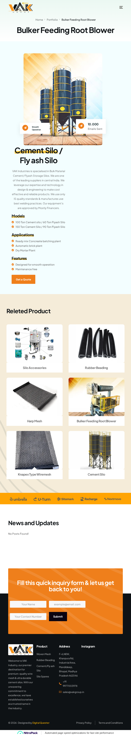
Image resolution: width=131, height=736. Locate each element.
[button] (29, 344)
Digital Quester (40, 722)
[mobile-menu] (117, 7)
